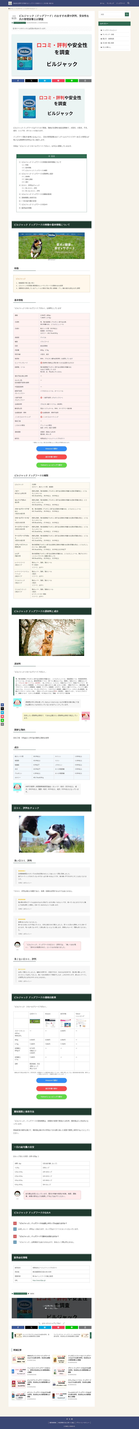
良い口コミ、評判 (31, 188)
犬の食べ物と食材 (108, 43)
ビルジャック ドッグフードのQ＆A (34, 204)
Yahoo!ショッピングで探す (51, 465)
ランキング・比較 (108, 34)
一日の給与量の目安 (29, 201)
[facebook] (67, 1419)
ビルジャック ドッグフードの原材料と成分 (37, 174)
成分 (26, 182)
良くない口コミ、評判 (32, 191)
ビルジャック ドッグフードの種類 (36, 170)
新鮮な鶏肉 (29, 179)
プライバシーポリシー (82, 1422)
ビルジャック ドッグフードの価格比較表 (36, 194)
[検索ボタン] (128, 3)
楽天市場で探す (51, 457)
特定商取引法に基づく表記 (66, 1422)
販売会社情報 (27, 208)
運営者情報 (53, 1422)
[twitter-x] (69, 1419)
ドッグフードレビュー (19, 22)
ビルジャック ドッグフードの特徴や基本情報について (41, 162)
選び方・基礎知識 (108, 39)
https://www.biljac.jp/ (39, 1280)
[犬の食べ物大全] (10, 3)
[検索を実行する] (127, 14)
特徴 (26, 165)
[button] (18, 80)
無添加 (32, 1293)
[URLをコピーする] (85, 80)
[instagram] (72, 1419)
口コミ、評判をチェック (31, 185)
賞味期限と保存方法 (29, 197)
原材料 (27, 176)
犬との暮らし (107, 47)
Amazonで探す (51, 449)
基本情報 (28, 167)
